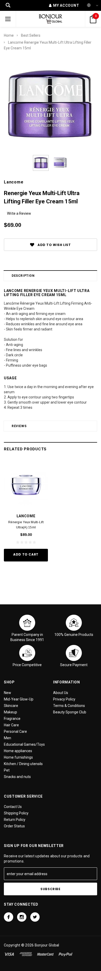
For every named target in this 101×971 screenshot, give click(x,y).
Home (9, 35)
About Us (60, 693)
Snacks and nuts (17, 777)
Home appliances (18, 751)
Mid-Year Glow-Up (18, 699)
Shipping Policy (16, 813)
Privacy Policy (64, 699)
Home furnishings (18, 757)
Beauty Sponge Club (69, 712)
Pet (7, 770)
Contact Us (13, 807)
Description (23, 276)
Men (7, 738)
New (7, 693)
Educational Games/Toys (24, 744)
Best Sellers (30, 35)
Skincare (11, 706)
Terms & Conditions (69, 706)
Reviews (19, 426)
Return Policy (14, 820)
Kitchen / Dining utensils (23, 764)
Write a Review (19, 213)
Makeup (10, 712)
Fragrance (12, 718)
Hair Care (11, 725)
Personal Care (15, 731)
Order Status (14, 826)
